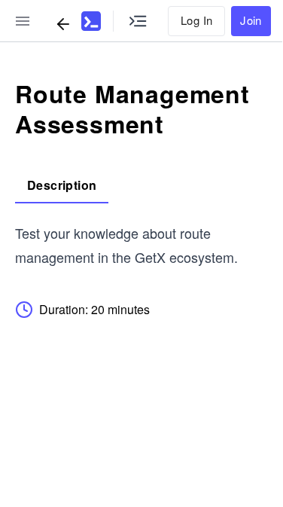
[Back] (63, 24)
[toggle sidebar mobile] (23, 21)
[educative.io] (91, 21)
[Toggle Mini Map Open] (138, 20)
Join (251, 20)
